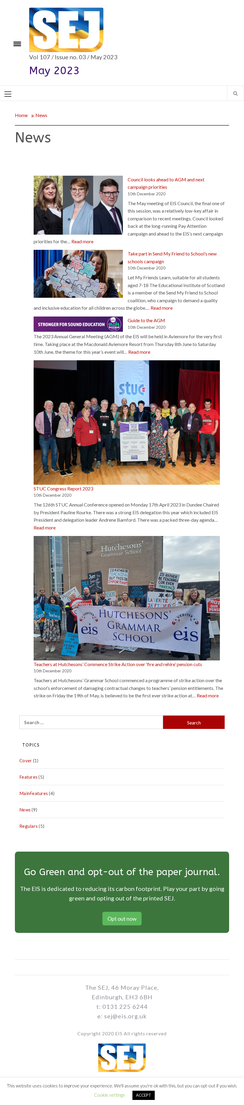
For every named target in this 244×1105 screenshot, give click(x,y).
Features (28, 777)
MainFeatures (33, 793)
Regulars (28, 826)
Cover (25, 760)
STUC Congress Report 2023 (63, 488)
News (25, 809)
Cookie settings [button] (109, 1095)
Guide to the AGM (146, 320)
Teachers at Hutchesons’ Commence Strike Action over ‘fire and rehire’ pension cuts (118, 664)
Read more (82, 241)
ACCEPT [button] (143, 1095)
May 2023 (54, 70)
